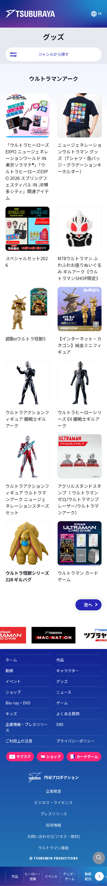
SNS (59, 724)
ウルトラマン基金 (53, 847)
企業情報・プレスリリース (26, 727)
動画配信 (88, 876)
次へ (88, 604)
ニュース (63, 692)
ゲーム (62, 703)
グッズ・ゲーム (69, 876)
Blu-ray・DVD (17, 703)
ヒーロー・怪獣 (33, 876)
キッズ (11, 713)
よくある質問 (67, 713)
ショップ (13, 692)
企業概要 (53, 791)
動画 (9, 670)
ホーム (11, 659)
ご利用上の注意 (18, 741)
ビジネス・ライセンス (53, 802)
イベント (51, 876)
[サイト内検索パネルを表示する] (99, 858)
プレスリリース (53, 813)
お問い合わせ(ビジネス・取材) (53, 836)
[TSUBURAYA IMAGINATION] (53, 635)
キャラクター (67, 670)
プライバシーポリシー (75, 741)
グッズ (62, 681)
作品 (15, 876)
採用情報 (53, 825)
